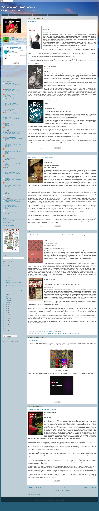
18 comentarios (48, 331)
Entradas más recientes (36, 487)
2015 (6, 320)
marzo (7, 298)
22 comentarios (48, 226)
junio (7, 279)
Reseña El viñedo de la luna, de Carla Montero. (13, 139)
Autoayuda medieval (9, 109)
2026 (6, 263)
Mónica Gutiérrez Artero (10, 103)
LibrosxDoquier (49, 443)
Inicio (64, 487)
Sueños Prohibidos (9, 94)
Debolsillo (51, 333)
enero (7, 302)
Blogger (62, 500)
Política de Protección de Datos (69, 15)
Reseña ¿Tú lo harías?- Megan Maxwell (13, 129)
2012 (6, 326)
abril (7, 296)
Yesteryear (7, 95)
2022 (6, 306)
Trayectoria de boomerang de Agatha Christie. (13, 163)
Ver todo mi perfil (14, 39)
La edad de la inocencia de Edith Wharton (41, 157)
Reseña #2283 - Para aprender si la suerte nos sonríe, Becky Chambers (13, 174)
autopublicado (47, 150)
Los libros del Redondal (9, 220)
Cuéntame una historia (10, 200)
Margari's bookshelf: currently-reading (14, 47)
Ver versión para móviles (61, 490)
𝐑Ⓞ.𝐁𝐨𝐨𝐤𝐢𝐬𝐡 (6, 218)
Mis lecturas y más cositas (18, 7)
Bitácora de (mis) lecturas (11, 98)
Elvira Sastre (54, 150)
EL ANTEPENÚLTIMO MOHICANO (12, 132)
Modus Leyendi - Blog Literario (12, 172)
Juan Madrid (68, 150)
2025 (6, 265)
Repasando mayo (33, 340)
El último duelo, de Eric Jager (11, 104)
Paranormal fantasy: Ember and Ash (13, 179)
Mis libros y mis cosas (10, 167)
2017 (6, 316)
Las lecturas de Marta (40, 15)
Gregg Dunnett (61, 150)
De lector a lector (9, 108)
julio (7, 277)
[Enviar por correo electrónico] (54, 148)
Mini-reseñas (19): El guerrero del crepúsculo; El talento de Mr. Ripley (13, 184)
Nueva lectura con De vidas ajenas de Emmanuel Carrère (13, 145)
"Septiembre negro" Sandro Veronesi (13, 201)
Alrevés (41, 483)
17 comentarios (48, 148)
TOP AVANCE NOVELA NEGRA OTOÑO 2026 (13, 119)
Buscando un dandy (9, 128)
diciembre (8, 269)
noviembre (8, 271)
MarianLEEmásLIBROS (10, 205)
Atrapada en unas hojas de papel (13, 188)
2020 (6, 310)
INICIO (5, 15)
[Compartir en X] (57, 148)
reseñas (73, 150)
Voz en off (7, 123)
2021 (6, 308)
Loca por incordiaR (9, 183)
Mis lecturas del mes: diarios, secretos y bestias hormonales (14, 157)
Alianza (41, 150)
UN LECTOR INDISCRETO (10, 137)
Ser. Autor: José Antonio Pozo (11, 212)
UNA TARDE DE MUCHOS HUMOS (12, 90)
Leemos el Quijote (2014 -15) (23, 15)
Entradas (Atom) (38, 494)
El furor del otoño (9, 124)
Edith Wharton (47, 228)
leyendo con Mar (9, 162)
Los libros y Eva (7, 222)
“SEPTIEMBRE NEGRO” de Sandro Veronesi (12, 207)
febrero (8, 300)
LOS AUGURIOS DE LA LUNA (11, 149)
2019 (6, 312)
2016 (6, 318)
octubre (8, 273)
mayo (7, 294)
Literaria (7, 178)
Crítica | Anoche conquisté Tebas (12, 133)
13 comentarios (48, 402)
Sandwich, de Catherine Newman (12, 197)
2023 (6, 304)
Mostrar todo (22, 215)
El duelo (9, 50)
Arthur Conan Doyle (44, 333)
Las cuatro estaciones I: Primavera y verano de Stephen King (13, 85)
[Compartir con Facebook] (58, 148)
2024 (6, 267)
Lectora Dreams (7, 224)
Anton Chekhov (11, 51)
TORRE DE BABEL (9, 156)
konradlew (47, 500)
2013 (6, 324)
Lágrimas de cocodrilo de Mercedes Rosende (42, 409)
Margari (13, 37)
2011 (6, 328)
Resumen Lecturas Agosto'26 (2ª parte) (14, 100)
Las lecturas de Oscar (8, 225)
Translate (14, 338)
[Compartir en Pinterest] (60, 148)
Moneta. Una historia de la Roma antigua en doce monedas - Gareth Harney (13, 191)
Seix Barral (78, 150)
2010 (6, 330)
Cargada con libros (9, 143)
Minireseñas (32, 21)
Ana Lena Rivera (11, 56)
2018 (6, 314)
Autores (12, 15)
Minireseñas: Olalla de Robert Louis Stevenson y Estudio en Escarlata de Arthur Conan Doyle (57, 235)
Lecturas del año (53, 15)
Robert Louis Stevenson (74, 333)
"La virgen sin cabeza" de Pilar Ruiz (13, 113)
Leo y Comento (8, 211)
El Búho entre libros (9, 117)
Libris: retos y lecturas (10, 112)
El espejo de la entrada (10, 89)
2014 (6, 322)
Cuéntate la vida (9, 195)
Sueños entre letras (9, 83)
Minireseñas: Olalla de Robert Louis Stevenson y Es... (14, 286)
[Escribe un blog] (56, 148)
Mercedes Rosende (48, 483)
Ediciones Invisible (59, 333)
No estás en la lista (9, 168)
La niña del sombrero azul (13, 55)
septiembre (9, 275)
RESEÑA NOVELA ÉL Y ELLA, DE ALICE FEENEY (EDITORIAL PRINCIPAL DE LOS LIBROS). (13, 151)
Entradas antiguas (89, 487)
